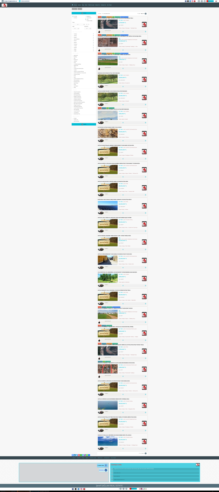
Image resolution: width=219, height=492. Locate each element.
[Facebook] (186, 1)
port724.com (8, 491)
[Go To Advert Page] (145, 31)
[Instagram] (193, 1)
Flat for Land (91, 5)
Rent (86, 5)
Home (75, 5)
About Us (97, 5)
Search (79, 5)
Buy (83, 5)
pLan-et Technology (35, 491)
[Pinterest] (195, 1)
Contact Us (103, 5)
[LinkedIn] (190, 1)
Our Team (109, 5)
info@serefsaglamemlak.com (10, 1)
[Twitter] (188, 1)
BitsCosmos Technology (24, 491)
